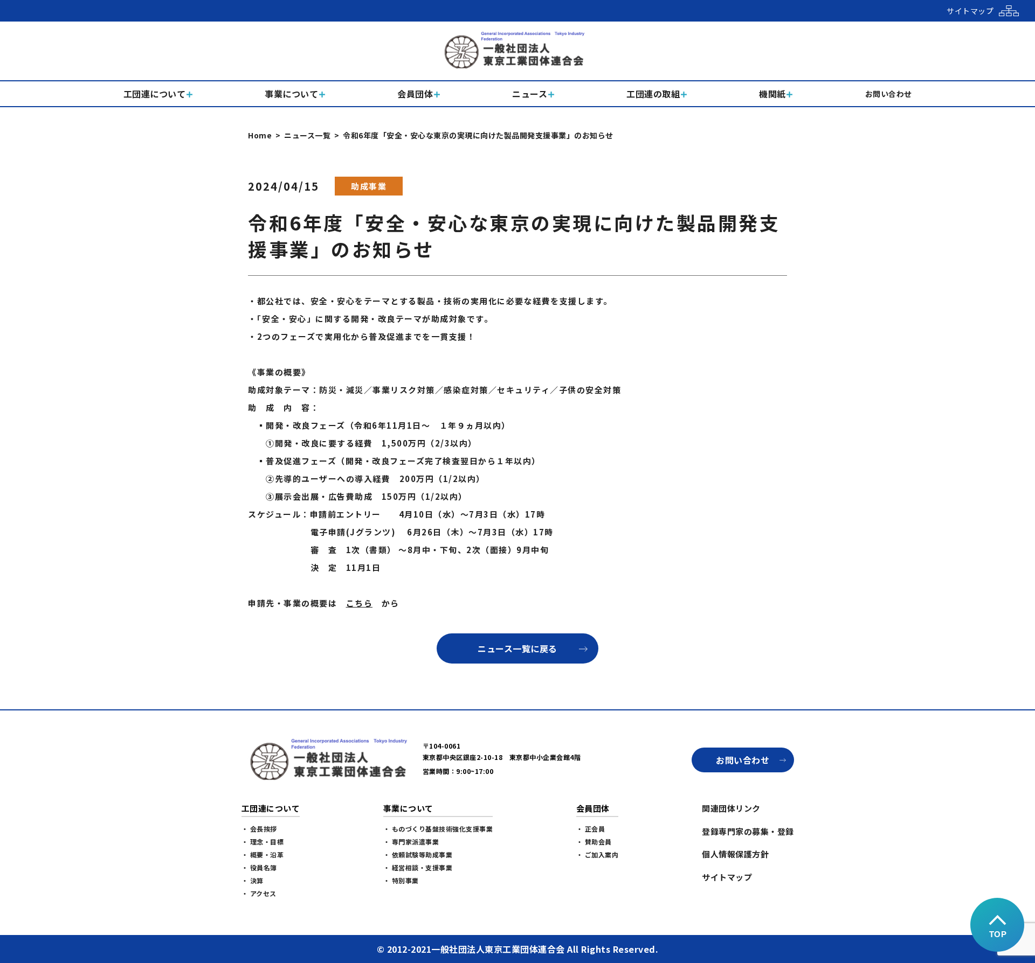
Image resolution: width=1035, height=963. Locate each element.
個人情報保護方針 (735, 854)
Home (260, 135)
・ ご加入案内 (597, 854)
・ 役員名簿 (259, 867)
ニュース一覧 (307, 135)
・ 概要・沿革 (263, 854)
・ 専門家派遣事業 (411, 841)
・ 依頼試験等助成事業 (418, 854)
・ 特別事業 (401, 880)
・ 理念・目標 (263, 841)
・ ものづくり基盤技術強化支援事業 (438, 828)
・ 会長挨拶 (259, 828)
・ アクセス (259, 893)
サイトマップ (727, 877)
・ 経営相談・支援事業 (418, 867)
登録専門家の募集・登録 (748, 831)
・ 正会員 (590, 828)
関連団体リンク (731, 808)
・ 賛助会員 (594, 841)
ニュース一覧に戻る (517, 648)
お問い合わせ (742, 759)
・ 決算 (253, 880)
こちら (359, 603)
